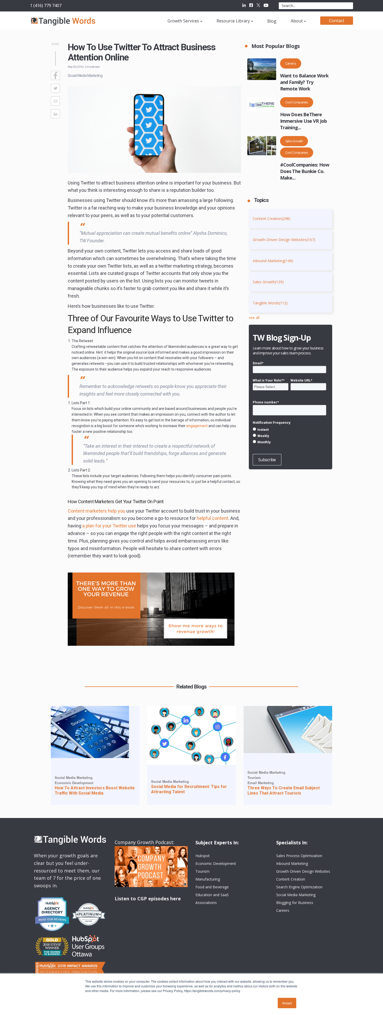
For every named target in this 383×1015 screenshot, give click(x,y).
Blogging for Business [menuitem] (294, 902)
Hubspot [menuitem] (202, 855)
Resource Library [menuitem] (233, 21)
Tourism (254, 777)
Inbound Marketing (273, 260)
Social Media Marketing (85, 75)
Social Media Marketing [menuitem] (296, 894)
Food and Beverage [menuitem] (212, 886)
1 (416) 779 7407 (45, 5)
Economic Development (74, 782)
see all (254, 317)
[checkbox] (289, 436)
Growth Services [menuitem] (183, 21)
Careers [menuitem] (282, 910)
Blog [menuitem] (271, 21)
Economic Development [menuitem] (215, 863)
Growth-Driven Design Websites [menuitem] (303, 871)
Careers (290, 63)
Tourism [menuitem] (202, 871)
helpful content (212, 518)
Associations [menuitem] (206, 902)
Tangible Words (270, 302)
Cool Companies (296, 102)
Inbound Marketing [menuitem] (292, 863)
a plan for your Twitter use (109, 525)
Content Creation (271, 218)
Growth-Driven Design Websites (284, 239)
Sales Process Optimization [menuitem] (299, 855)
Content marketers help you (96, 511)
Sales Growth (294, 141)
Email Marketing (261, 782)
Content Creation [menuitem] (290, 879)
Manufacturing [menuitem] (207, 879)
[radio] (289, 429)
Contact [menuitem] (336, 20)
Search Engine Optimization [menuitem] (299, 886)
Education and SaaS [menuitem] (212, 894)
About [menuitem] (297, 21)
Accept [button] (287, 1003)
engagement (197, 426)
